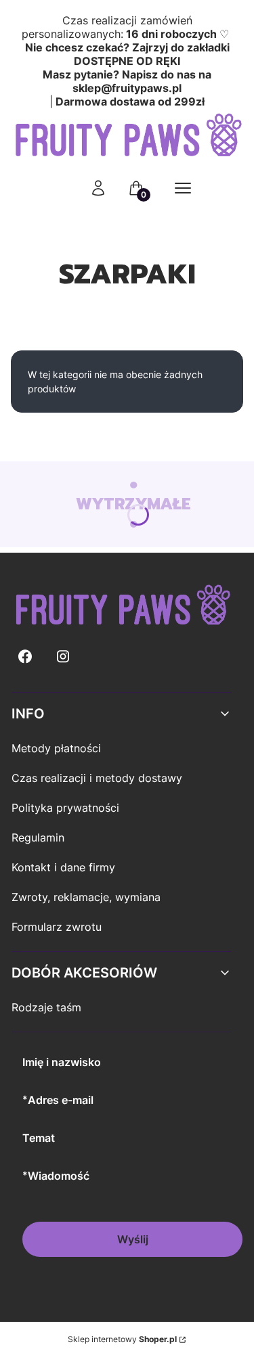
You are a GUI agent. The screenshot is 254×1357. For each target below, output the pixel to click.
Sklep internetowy (122, 1339)
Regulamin (38, 837)
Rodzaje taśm (46, 1007)
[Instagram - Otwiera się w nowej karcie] (63, 656)
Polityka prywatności (65, 807)
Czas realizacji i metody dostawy (97, 778)
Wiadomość (58, 1175)
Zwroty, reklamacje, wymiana (86, 897)
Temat (38, 1138)
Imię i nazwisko (61, 1062)
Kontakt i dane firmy (63, 867)
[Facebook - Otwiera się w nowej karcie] (25, 656)
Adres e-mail (60, 1100)
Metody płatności (56, 748)
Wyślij (132, 1239)
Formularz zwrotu (57, 927)
